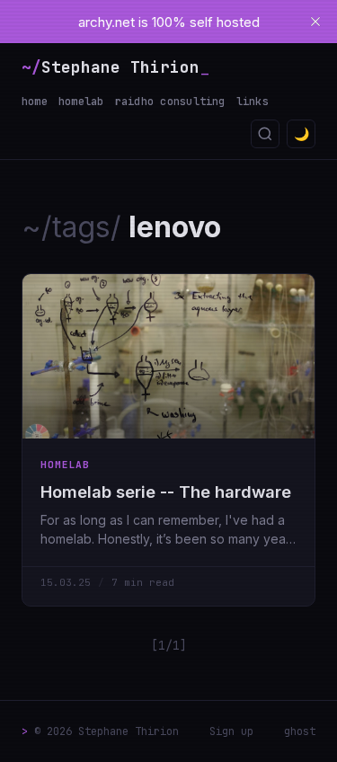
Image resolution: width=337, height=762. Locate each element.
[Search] (265, 134)
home (35, 101)
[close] (315, 21)
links (252, 101)
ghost (299, 731)
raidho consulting (170, 101)
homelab (81, 101)
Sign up (231, 731)
